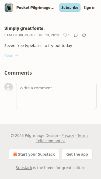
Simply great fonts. (24, 28)
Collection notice (50, 140)
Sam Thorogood (19, 35)
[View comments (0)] (75, 35)
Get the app (77, 154)
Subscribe (69, 7)
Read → (11, 55)
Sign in (90, 7)
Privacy (67, 135)
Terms (82, 135)
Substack (24, 167)
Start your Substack (36, 154)
